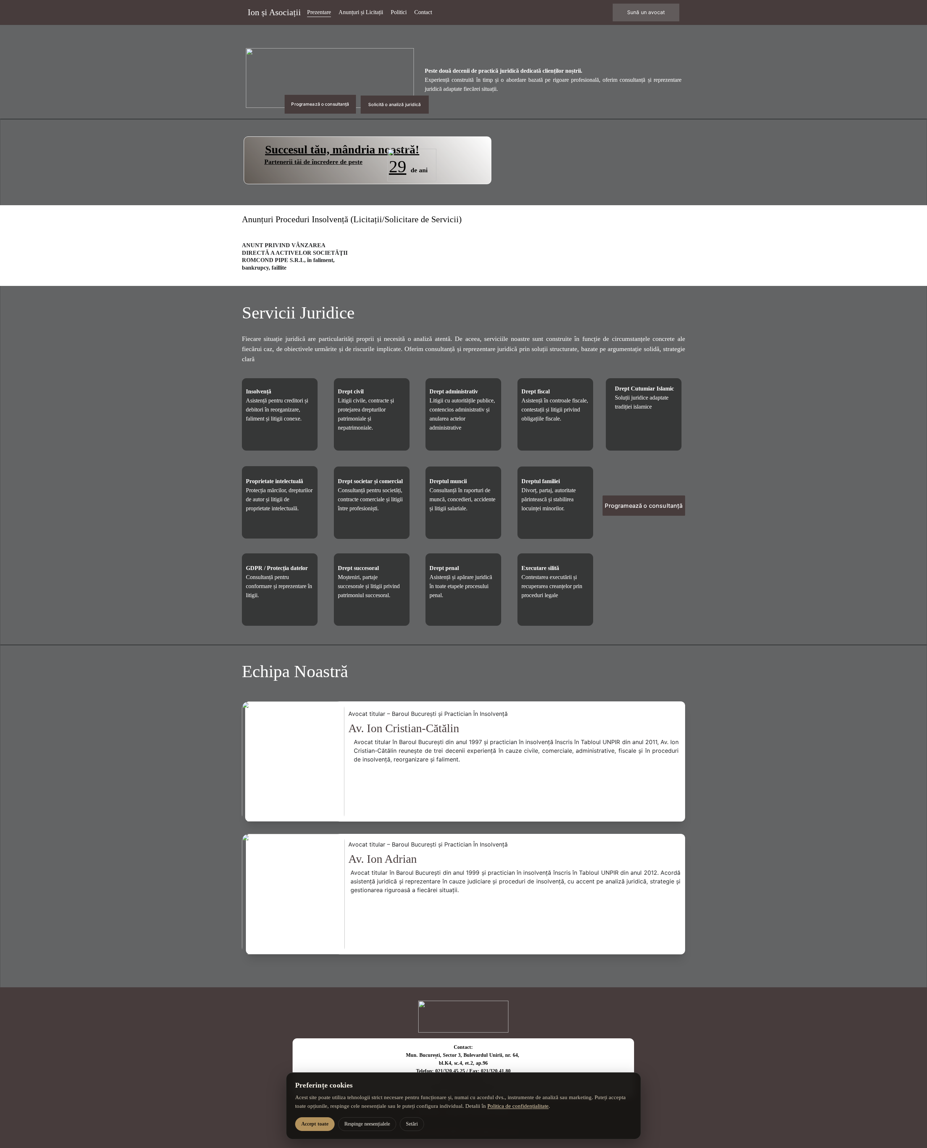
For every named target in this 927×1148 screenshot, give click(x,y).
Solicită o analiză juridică (394, 104)
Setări (412, 1124)
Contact (423, 12)
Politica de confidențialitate (518, 1106)
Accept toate (314, 1124)
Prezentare (319, 12)
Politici (399, 12)
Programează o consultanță (320, 104)
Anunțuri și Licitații (361, 12)
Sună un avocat (646, 12)
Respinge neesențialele (367, 1124)
